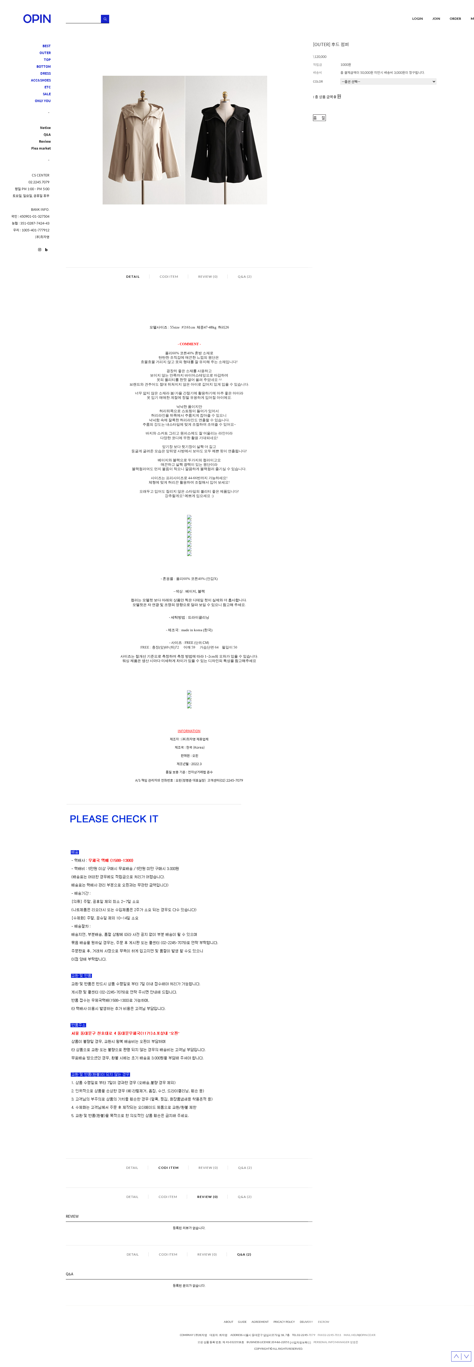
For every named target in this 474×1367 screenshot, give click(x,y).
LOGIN (417, 18)
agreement (260, 1322)
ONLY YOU (43, 101)
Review (45, 141)
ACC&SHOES (41, 80)
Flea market (41, 148)
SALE (47, 94)
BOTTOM (43, 66)
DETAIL (133, 276)
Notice (45, 128)
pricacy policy (284, 1322)
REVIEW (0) (208, 276)
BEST (47, 46)
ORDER (455, 18)
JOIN (436, 18)
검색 (105, 19)
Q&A (47, 135)
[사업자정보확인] (300, 1342)
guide (242, 1322)
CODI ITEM (169, 276)
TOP (47, 60)
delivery (306, 1322)
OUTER (45, 53)
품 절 (319, 118)
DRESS (45, 73)
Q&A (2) (245, 276)
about (228, 1322)
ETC (47, 87)
